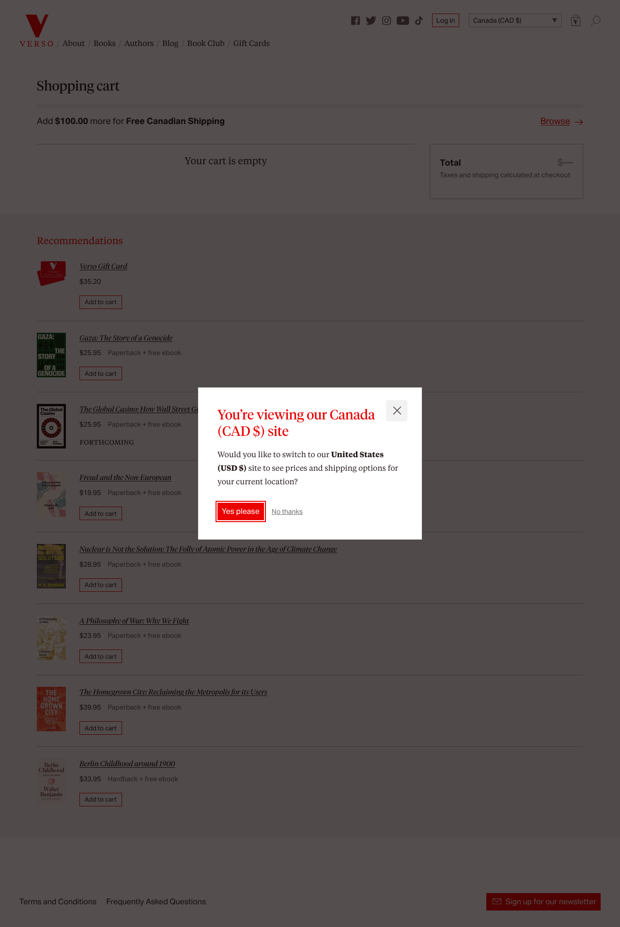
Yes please (241, 511)
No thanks (287, 511)
